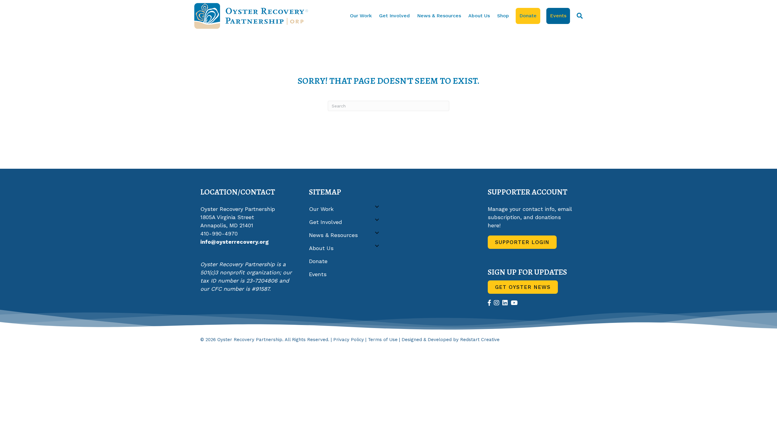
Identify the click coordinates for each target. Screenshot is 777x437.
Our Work (361, 16)
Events (558, 16)
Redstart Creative (480, 339)
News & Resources (439, 16)
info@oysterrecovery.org (234, 242)
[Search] (578, 16)
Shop (503, 16)
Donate (528, 16)
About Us (479, 16)
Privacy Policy (348, 339)
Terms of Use (383, 339)
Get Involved (394, 16)
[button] (376, 206)
